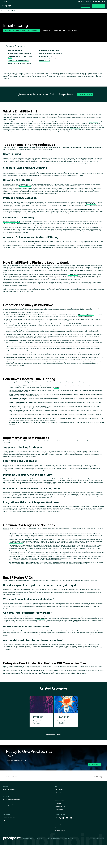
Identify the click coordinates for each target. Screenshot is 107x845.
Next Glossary (97, 777)
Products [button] (35, 6)
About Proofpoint (59, 789)
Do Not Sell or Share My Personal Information (62, 838)
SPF (70, 324)
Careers (57, 797)
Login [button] (94, 1)
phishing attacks (91, 203)
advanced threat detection (50, 591)
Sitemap (47, 838)
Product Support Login (9, 817)
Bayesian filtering (69, 160)
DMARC (78, 324)
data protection (23, 412)
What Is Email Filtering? (15, 50)
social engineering (88, 241)
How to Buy (58, 795)
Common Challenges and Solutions (50, 53)
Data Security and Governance (11, 792)
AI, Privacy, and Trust (60, 806)
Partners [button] (80, 1)
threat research (26, 75)
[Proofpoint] (7, 6)
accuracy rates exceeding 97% (41, 247)
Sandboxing (40, 618)
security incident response (49, 506)
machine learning (75, 127)
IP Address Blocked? (8, 823)
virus (7, 123)
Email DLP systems (21, 223)
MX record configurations (86, 314)
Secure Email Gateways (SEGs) (85, 265)
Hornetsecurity (59, 809)
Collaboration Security (9, 789)
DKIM (74, 324)
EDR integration (86, 276)
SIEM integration (73, 274)
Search (5, 1)
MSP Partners (6, 802)
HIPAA (48, 408)
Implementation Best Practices (49, 50)
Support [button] (88, 1)
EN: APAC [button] (101, 1)
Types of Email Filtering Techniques (19, 53)
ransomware (78, 390)
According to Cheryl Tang (30, 190)
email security (32, 241)
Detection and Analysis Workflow (18, 60)
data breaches (24, 232)
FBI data (56, 387)
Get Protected (93, 764)
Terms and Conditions (27, 838)
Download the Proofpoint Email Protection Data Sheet (60, 30)
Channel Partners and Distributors (11, 799)
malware (95, 122)
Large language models (57, 348)
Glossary (3, 10)
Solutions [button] (42, 6)
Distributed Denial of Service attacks (56, 414)
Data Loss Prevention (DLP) (11, 221)
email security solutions (34, 670)
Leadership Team (59, 800)
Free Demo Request (60, 830)
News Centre (58, 803)
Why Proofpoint (59, 792)
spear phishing (43, 129)
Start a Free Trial (84, 94)
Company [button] (57, 6)
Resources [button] (50, 6)
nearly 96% (70, 386)
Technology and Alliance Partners (11, 805)
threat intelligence (25, 185)
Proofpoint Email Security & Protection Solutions (20, 30)
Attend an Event (59, 824)
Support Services (7, 820)
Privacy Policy (39, 838)
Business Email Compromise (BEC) (13, 202)
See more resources (53, 734)
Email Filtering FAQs (45, 56)
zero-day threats (74, 620)
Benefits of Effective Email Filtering (19, 63)
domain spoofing (85, 209)
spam (90, 122)
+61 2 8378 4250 (59, 822)
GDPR (41, 408)
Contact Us (57, 827)
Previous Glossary (11, 777)
